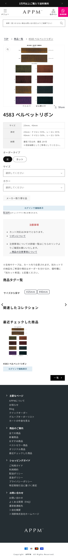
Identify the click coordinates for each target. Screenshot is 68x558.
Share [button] (61, 107)
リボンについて (17, 235)
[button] (5, 12)
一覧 (56, 377)
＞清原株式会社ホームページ (24, 513)
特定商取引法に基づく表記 (23, 485)
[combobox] (34, 23)
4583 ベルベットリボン (41, 38)
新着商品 (13, 437)
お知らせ (13, 404)
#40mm (43, 291)
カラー (6, 181)
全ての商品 (15, 433)
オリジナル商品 (17, 449)
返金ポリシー (16, 477)
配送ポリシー (16, 473)
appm (28, 554)
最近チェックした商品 (20, 453)
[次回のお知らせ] (62, 3)
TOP (6, 38)
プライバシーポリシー (20, 481)
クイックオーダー (18, 412)
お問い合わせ (16, 497)
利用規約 (13, 469)
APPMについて (17, 400)
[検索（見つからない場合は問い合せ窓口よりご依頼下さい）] (61, 23)
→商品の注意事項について (23, 251)
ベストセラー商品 (18, 445)
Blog (11, 408)
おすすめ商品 (16, 441)
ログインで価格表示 (34, 208)
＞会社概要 (15, 509)
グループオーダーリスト (21, 416)
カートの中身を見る (19, 420)
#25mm (30, 291)
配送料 (6, 212)
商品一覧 (18, 38)
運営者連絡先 (16, 505)
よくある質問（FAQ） (20, 501)
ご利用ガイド (16, 465)
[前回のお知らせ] (5, 3)
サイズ (6, 166)
